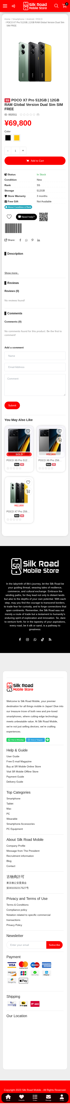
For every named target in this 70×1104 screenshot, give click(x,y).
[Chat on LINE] (48, 739)
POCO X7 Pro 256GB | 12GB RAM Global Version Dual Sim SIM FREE (19, 511)
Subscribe (54, 944)
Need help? (28, 216)
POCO (39, 19)
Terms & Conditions (17, 904)
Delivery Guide (14, 781)
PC (8, 813)
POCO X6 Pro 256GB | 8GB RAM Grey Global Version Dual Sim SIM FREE (51, 460)
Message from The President (22, 850)
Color (7, 131)
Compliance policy (16, 909)
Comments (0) (13, 321)
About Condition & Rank (19, 207)
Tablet (9, 803)
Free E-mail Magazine (19, 761)
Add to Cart (37, 160)
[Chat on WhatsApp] (15, 739)
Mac (8, 808)
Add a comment (14, 347)
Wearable (11, 818)
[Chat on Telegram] (35, 739)
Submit (12, 405)
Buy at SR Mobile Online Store (23, 766)
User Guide (12, 756)
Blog (8, 860)
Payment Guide (15, 776)
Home (7, 19)
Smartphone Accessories (20, 823)
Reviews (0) (11, 290)
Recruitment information (20, 855)
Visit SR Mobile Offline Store (22, 771)
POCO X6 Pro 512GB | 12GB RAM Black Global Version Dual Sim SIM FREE (19, 460)
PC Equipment (14, 828)
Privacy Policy (14, 925)
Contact (10, 866)
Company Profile (15, 845)
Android (30, 19)
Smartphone (18, 19)
